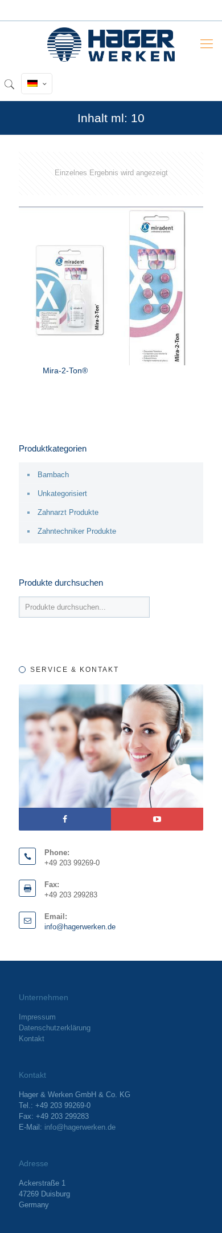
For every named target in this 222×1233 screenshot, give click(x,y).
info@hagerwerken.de (80, 926)
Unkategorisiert (62, 493)
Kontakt (31, 1038)
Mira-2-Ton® (65, 370)
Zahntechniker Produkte (77, 531)
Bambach (53, 474)
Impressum (37, 1017)
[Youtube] (157, 819)
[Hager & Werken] (111, 44)
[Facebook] (65, 819)
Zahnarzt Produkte (68, 512)
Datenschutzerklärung (55, 1028)
